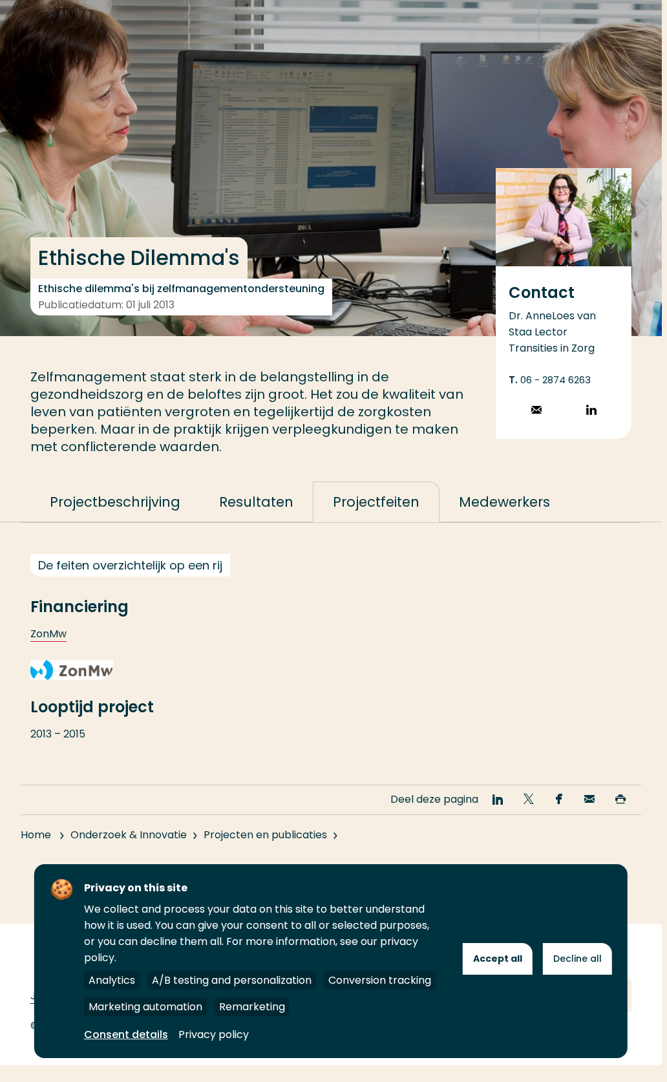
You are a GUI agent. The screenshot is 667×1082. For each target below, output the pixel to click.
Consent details (126, 1034)
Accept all (497, 958)
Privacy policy (213, 1034)
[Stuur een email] (536, 411)
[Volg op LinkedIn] (591, 411)
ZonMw (48, 633)
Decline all (577, 958)
